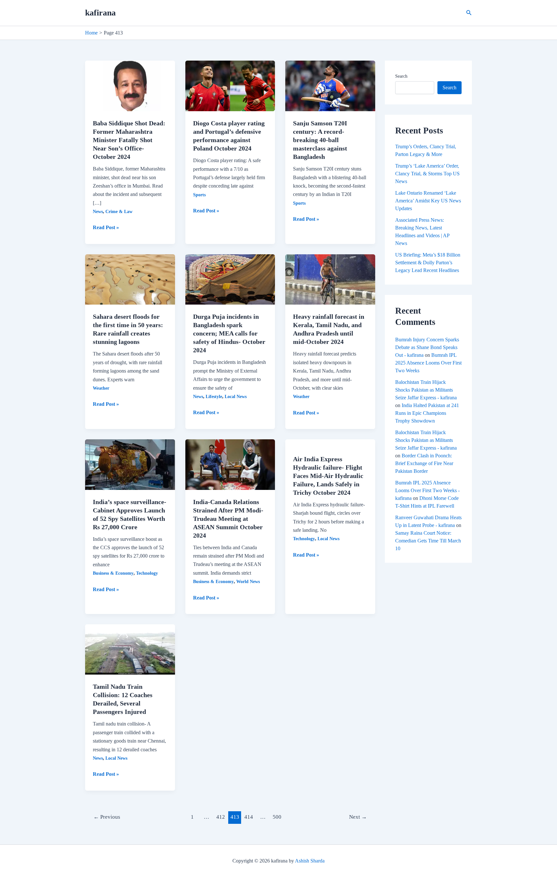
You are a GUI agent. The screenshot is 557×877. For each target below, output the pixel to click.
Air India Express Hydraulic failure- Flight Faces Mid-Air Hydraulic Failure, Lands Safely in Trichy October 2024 (328, 475)
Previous (106, 817)
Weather (101, 388)
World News (248, 581)
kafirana (100, 12)
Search (401, 76)
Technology (147, 573)
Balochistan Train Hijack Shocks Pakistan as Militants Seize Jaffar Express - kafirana (426, 389)
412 (220, 817)
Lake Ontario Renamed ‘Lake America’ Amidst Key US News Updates (428, 200)
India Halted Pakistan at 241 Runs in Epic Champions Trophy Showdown (427, 413)
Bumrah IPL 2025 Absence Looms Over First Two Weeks (428, 362)
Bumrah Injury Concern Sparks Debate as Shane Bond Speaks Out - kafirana (427, 347)
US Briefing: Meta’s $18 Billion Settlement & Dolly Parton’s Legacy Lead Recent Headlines (427, 262)
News (98, 211)
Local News (236, 396)
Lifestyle (214, 396)
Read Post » (106, 228)
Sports (199, 194)
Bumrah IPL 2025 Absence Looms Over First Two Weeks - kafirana (427, 490)
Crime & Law (118, 211)
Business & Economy (113, 573)
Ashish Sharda (310, 860)
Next (358, 817)
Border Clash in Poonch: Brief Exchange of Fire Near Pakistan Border (424, 463)
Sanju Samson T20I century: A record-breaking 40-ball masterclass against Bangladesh (320, 140)
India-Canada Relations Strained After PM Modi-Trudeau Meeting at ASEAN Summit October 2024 (228, 518)
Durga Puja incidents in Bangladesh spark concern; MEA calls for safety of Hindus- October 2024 (229, 333)
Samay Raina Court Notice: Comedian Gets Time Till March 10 (428, 540)
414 (248, 817)
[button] (469, 13)
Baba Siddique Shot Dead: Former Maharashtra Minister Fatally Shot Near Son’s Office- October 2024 (129, 140)
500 (277, 817)
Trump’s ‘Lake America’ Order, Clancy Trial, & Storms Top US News (427, 173)
